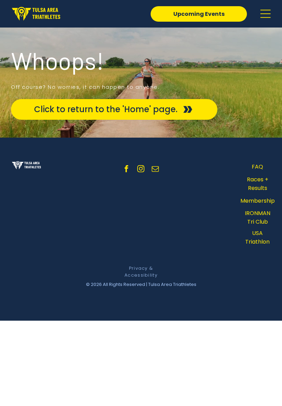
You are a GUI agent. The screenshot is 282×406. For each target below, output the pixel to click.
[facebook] (126, 169)
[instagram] (141, 169)
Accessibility (141, 275)
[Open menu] (265, 14)
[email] (155, 169)
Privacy (138, 268)
